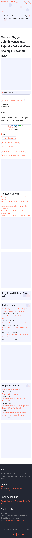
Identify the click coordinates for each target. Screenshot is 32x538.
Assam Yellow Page (9, 2)
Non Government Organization (13, 100)
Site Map (3, 503)
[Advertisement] (16, 74)
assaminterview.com (10, 491)
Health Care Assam (9, 138)
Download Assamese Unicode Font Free (15, 323)
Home (14, 13)
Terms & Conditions (7, 501)
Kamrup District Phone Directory (14, 151)
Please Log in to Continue (10, 394)
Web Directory (17, 489)
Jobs (20, 491)
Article (9, 489)
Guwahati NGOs (8, 147)
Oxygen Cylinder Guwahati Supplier (14, 156)
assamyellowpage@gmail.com (14, 520)
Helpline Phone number (11, 142)
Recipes (3, 489)
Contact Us (26, 501)
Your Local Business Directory (11, 389)
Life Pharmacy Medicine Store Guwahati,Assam (16, 215)
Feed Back (18, 501)
